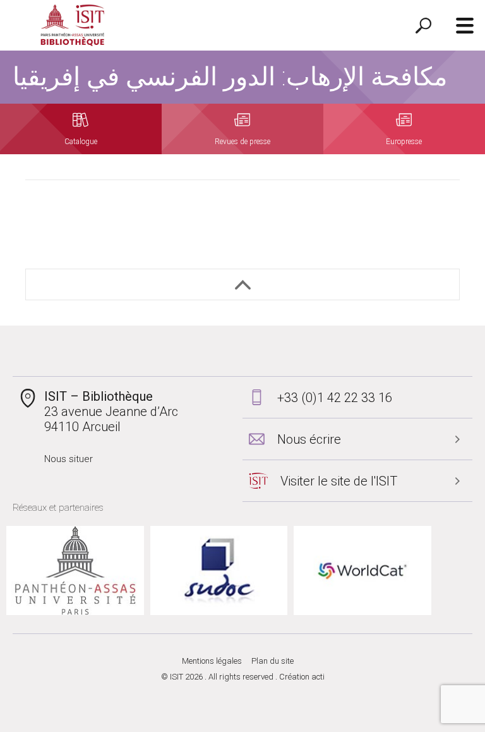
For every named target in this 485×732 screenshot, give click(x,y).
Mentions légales (212, 661)
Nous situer (68, 459)
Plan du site (272, 661)
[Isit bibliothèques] (72, 25)
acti (318, 676)
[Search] (423, 25)
